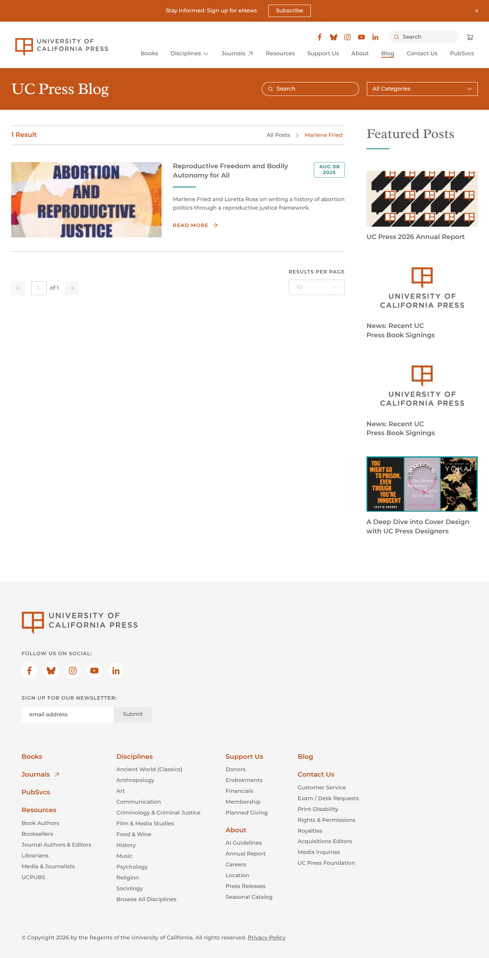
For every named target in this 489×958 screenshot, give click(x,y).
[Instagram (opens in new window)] (347, 37)
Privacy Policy (266, 937)
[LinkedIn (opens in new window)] (375, 37)
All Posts (278, 134)
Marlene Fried (323, 134)
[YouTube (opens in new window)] (361, 37)
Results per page (317, 272)
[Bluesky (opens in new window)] (333, 37)
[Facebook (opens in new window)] (320, 37)
